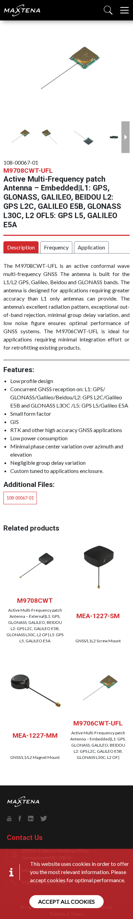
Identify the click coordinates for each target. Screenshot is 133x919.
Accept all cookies (66, 901)
